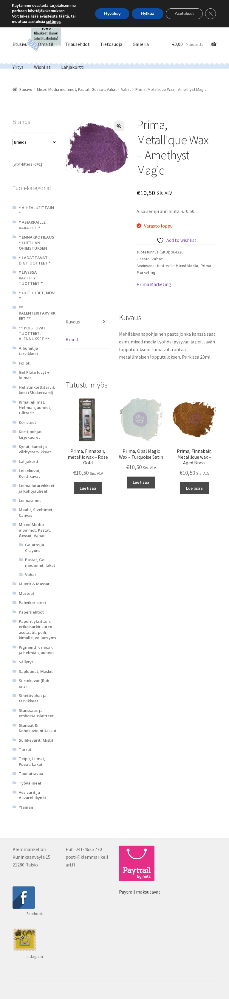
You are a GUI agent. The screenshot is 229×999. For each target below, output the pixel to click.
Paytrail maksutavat (139, 892)
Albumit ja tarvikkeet (28, 351)
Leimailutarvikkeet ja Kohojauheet (37, 488)
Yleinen (26, 807)
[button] (119, 126)
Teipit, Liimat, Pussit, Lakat (32, 761)
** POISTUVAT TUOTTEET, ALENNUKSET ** (34, 333)
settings (53, 21)
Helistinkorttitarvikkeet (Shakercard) (37, 390)
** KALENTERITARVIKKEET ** (37, 313)
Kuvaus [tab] (73, 322)
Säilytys (26, 662)
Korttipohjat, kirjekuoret (31, 434)
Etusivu (20, 44)
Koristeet (27, 422)
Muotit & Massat (34, 583)
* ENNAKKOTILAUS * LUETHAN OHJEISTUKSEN (36, 242)
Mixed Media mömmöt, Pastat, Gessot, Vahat (77, 89)
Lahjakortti (72, 67)
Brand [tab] (72, 339)
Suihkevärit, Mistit (36, 740)
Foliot (24, 363)
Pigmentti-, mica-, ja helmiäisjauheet (36, 650)
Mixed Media (187, 265)
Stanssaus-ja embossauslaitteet (36, 713)
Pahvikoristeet (32, 602)
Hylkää (147, 13)
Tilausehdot (77, 44)
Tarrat (25, 749)
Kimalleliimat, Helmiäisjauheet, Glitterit (35, 407)
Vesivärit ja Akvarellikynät (32, 795)
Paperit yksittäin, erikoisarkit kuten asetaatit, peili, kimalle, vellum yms (37, 629)
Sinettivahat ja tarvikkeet (33, 698)
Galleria (141, 44)
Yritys (18, 67)
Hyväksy (112, 13)
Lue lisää (88, 488)
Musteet (26, 593)
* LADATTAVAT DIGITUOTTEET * (35, 260)
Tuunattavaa (31, 773)
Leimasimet (30, 500)
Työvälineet (30, 783)
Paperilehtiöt (31, 612)
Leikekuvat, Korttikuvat (30, 473)
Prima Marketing (154, 284)
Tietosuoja (111, 44)
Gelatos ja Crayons (34, 547)
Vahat (126, 89)
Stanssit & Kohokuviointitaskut (37, 728)
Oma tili (46, 44)
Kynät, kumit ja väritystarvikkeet (35, 449)
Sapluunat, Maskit (36, 671)
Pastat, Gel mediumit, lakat (40, 562)
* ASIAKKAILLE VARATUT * (32, 225)
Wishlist (42, 67)
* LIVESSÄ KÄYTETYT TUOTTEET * (31, 278)
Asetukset (184, 13)
